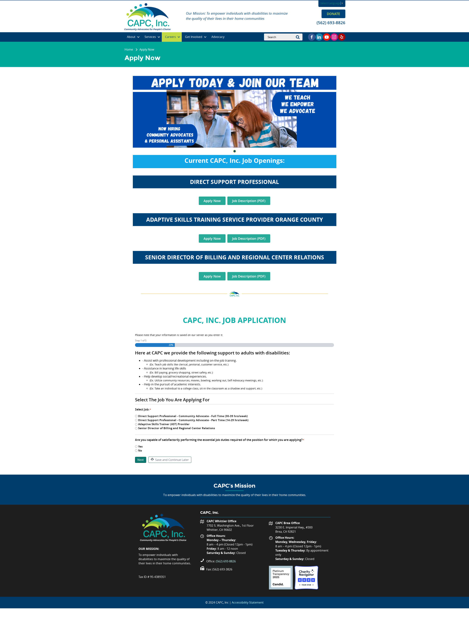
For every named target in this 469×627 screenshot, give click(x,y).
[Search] (298, 37)
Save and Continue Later (171, 460)
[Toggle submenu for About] (138, 37)
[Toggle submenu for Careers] (179, 37)
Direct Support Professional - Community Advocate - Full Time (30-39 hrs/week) (193, 416)
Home (129, 49)
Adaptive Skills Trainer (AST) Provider (164, 424)
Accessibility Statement (248, 602)
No (140, 450)
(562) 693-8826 (226, 561)
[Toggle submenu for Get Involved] (205, 37)
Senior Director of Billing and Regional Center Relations (176, 428)
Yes (140, 446)
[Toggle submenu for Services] (159, 37)
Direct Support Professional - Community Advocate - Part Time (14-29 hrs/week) (193, 420)
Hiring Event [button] (234, 151)
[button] (333, 14)
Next (140, 460)
